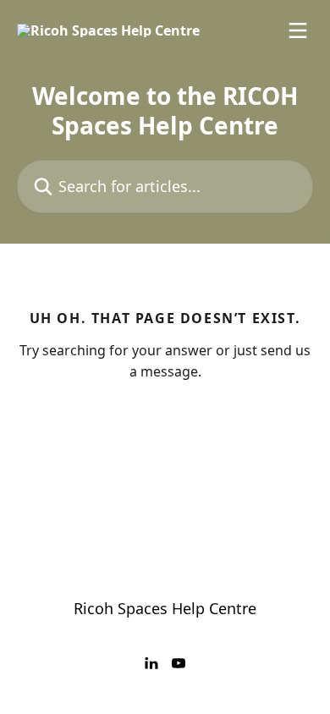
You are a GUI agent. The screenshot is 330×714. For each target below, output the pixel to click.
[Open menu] (298, 30)
